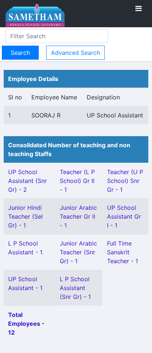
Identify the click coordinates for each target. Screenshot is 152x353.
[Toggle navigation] (138, 8)
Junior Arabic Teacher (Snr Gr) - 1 (78, 252)
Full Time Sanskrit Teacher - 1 (122, 252)
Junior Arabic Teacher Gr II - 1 (78, 216)
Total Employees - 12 (26, 323)
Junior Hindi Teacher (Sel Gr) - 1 (25, 216)
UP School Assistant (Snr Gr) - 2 (27, 180)
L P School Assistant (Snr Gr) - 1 (75, 287)
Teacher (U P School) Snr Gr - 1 (125, 180)
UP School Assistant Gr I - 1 (124, 216)
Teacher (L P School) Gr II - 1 (77, 180)
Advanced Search (75, 52)
